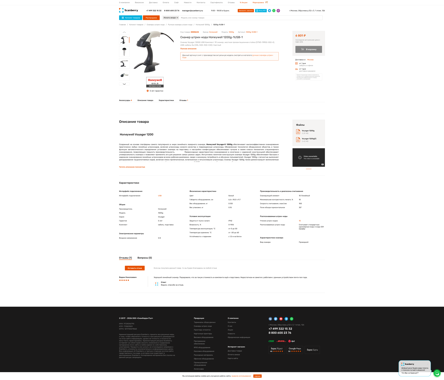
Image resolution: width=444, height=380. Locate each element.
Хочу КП (262, 11)
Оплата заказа (234, 355)
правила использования (241, 376)
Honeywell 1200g (203, 25)
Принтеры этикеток (202, 330)
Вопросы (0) (144, 257)
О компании (124, 2)
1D (300, 221)
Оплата (166, 2)
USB (160, 196)
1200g (231, 32)
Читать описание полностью (132, 167)
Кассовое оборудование (204, 351)
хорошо (257, 376)
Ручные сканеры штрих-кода (180, 25)
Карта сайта (233, 358)
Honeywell (213, 32)
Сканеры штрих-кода (156, 25)
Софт (176, 2)
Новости (187, 2)
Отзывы (231, 2)
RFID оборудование (202, 347)
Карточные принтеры (203, 334)
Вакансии (139, 2)
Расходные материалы (203, 355)
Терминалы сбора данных (205, 322)
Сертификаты (216, 2)
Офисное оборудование (204, 359)
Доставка (153, 2)
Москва (310, 60)
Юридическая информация (239, 337)
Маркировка (258, 2)
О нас (230, 326)
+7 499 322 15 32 (153, 10)
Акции (230, 330)
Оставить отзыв (135, 268)
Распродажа (151, 18)
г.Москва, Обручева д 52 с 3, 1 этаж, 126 (307, 10)
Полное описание (188, 49)
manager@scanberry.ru (192, 10)
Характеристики (166, 100)
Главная (122, 25)
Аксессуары (125, 100)
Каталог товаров (136, 25)
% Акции (243, 2)
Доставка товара (235, 351)
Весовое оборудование (203, 337)
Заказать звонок (246, 11)
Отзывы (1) (125, 257)
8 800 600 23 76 (171, 10)
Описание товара (145, 100)
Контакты (201, 2)
